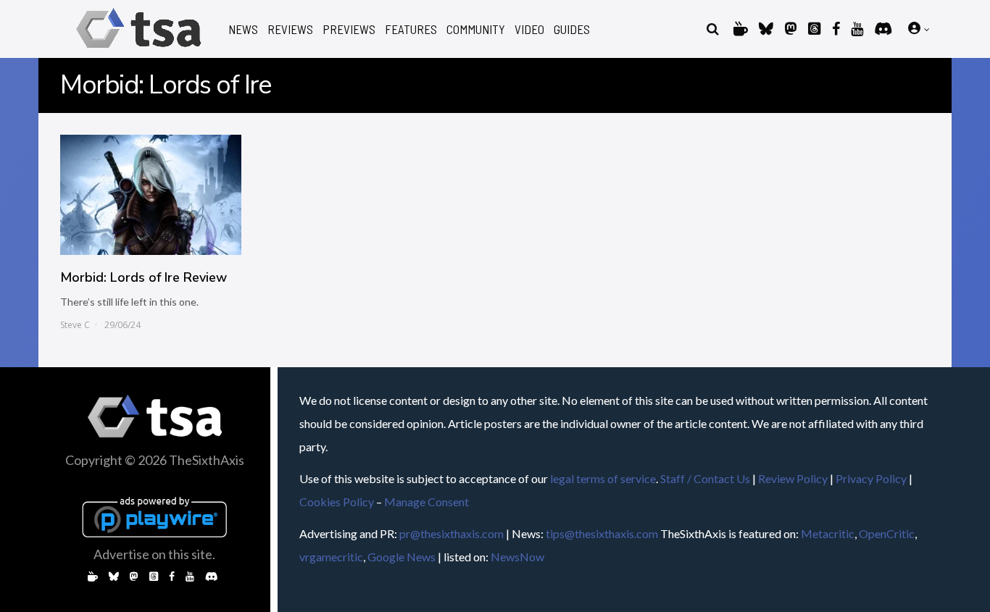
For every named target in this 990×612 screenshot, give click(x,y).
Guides (572, 29)
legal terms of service (603, 478)
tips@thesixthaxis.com (602, 533)
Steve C (75, 325)
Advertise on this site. (154, 554)
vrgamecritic (331, 556)
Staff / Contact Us (705, 478)
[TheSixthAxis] (138, 50)
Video (529, 29)
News (243, 29)
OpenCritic (887, 533)
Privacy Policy (871, 478)
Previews (349, 29)
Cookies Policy (336, 501)
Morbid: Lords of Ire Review (143, 277)
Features (411, 29)
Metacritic (827, 533)
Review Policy (793, 478)
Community (475, 29)
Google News (401, 556)
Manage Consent (426, 501)
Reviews (290, 29)
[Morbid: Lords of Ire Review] (150, 195)
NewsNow (517, 556)
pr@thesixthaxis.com (451, 533)
